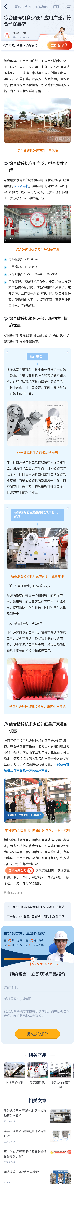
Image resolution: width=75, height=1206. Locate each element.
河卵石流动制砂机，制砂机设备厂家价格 (42, 916)
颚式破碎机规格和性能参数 (21, 1172)
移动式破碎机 (14, 1082)
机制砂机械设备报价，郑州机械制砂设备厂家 (42, 907)
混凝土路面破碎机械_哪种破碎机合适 (25, 1133)
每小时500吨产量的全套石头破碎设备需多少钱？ (25, 1154)
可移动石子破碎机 (60, 1085)
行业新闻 (42, 6)
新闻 (28, 6)
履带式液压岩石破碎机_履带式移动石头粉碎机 (25, 1113)
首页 (18, 6)
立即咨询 (57, 45)
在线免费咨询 (17, 870)
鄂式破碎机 (37, 1082)
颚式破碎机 (21, 186)
